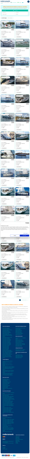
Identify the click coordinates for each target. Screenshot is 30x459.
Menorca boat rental (19, 342)
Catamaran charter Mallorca (7, 410)
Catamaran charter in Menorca (20, 343)
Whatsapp (20, 2)
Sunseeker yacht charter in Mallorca (8, 373)
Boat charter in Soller (6, 346)
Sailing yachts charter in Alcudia (7, 337)
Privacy (23, 457)
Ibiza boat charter (5, 387)
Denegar (15, 235)
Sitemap (27, 457)
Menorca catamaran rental (20, 341)
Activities (17, 443)
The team (4, 447)
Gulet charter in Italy (19, 357)
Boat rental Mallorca (19, 329)
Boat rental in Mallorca (6, 326)
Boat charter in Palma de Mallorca (8, 351)
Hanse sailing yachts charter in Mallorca (8, 367)
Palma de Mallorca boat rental (7, 334)
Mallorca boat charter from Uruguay (8, 427)
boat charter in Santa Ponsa (7, 340)
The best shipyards (6, 359)
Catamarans (17, 437)
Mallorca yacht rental (6, 333)
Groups (17, 442)
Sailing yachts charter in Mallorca (20, 349)
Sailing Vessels (18, 441)
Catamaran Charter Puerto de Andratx (8, 403)
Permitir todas (24, 235)
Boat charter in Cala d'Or (6, 338)
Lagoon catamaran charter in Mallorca (8, 370)
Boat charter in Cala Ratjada (7, 342)
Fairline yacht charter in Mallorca (7, 374)
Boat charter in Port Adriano (7, 344)
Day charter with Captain (19, 439)
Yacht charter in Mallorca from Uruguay (8, 419)
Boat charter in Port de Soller (7, 355)
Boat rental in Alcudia (6, 348)
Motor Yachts (17, 438)
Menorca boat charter (19, 336)
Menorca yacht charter (19, 339)
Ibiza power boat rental (6, 382)
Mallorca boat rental (19, 334)
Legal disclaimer (19, 457)
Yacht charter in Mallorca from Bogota (8, 422)
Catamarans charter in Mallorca (7, 329)
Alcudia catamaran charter (7, 400)
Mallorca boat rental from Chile (7, 431)
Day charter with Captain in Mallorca (8, 394)
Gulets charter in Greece (19, 356)
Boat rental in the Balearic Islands (21, 326)
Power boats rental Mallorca (7, 332)
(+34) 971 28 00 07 (14, 2)
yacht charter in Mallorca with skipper (8, 396)
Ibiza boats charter (5, 386)
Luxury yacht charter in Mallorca (7, 397)
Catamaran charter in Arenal (7, 407)
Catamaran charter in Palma (7, 411)
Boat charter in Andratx (6, 345)
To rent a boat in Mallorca (19, 333)
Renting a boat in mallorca (6, 331)
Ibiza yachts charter (6, 377)
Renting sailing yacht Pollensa (20, 350)
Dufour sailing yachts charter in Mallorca (8, 366)
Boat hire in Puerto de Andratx (7, 350)
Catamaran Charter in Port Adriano (8, 408)
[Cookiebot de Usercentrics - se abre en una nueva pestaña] (26, 223)
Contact (2, 3)
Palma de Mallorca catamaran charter (8, 398)
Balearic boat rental (18, 331)
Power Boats (17, 440)
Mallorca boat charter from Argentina (8, 428)
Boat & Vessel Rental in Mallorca (7, 352)
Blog (24, 457)
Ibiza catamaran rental (6, 383)
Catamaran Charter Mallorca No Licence (8, 399)
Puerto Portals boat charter (7, 353)
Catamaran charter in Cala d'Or (7, 409)
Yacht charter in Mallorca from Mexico (8, 423)
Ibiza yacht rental (5, 384)
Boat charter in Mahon (19, 345)
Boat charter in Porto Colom (7, 343)
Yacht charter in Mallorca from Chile (8, 420)
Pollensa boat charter (6, 347)
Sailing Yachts (18, 436)
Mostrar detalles (26, 233)
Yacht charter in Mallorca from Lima (8, 421)
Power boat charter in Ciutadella (20, 344)
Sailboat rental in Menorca (19, 340)
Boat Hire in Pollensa (5, 349)
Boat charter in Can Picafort (7, 339)
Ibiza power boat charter (6, 385)
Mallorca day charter (6, 395)
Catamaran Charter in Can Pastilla (8, 404)
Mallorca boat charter (19, 330)
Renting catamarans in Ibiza (7, 381)
